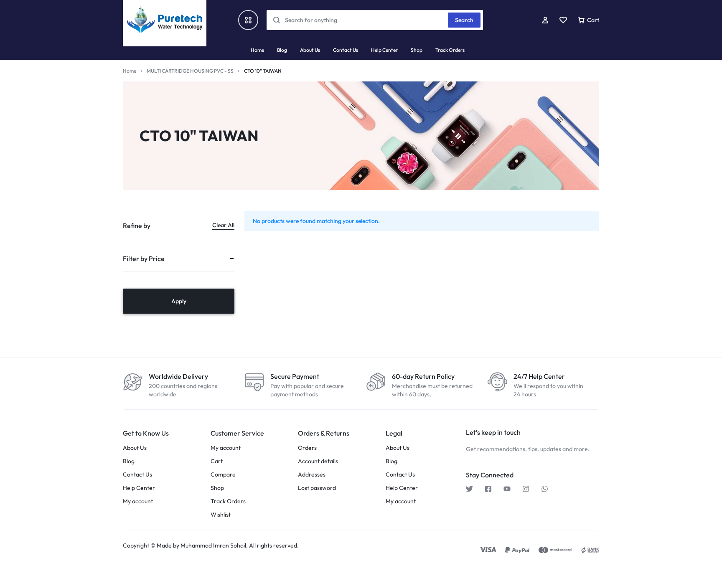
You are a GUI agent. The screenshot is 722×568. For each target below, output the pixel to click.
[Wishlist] (563, 20)
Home (257, 50)
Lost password (317, 488)
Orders (307, 447)
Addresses (311, 474)
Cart (217, 461)
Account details (318, 461)
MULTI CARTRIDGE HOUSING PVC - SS (190, 71)
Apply (178, 301)
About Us (310, 50)
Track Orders (450, 50)
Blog (282, 50)
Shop (416, 50)
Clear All (223, 225)
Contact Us (345, 50)
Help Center (384, 50)
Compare (223, 474)
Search (464, 20)
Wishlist (221, 514)
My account (138, 501)
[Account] (545, 20)
